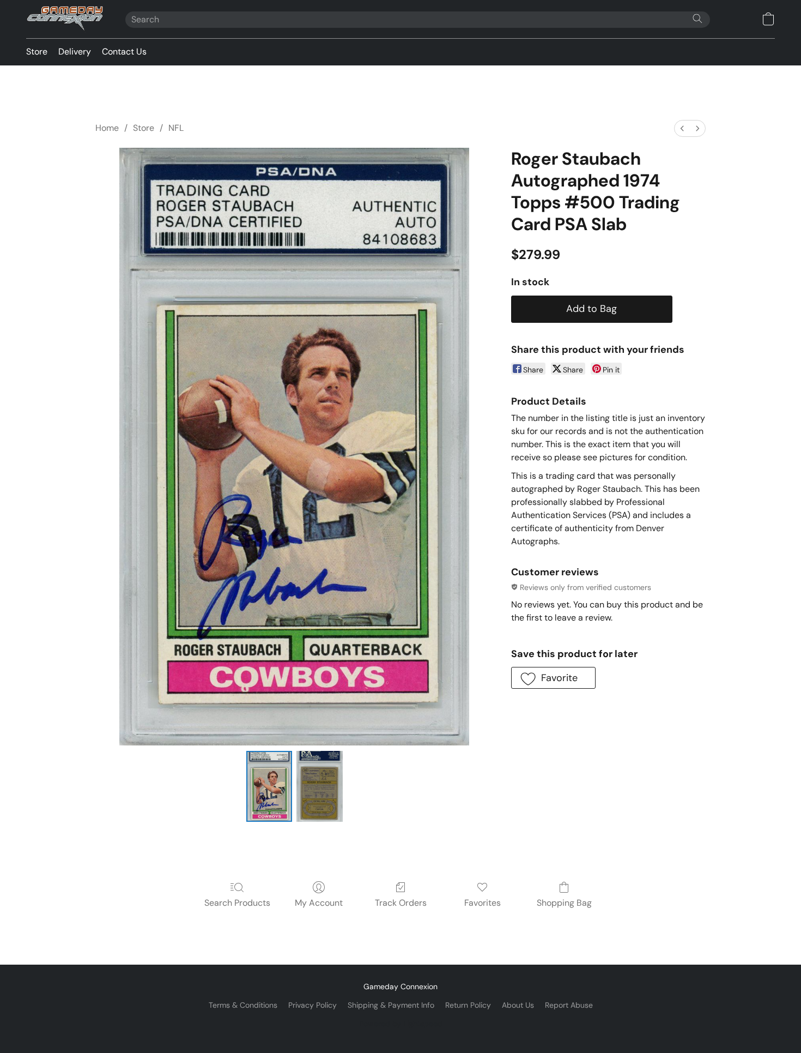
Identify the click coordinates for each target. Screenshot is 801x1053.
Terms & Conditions (243, 1005)
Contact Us (124, 51)
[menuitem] (682, 128)
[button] (65, 19)
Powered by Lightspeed (400, 1023)
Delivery (74, 51)
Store (36, 51)
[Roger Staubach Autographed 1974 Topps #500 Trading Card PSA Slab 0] (269, 786)
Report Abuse (569, 1005)
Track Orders (401, 902)
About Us (518, 1005)
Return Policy (468, 1005)
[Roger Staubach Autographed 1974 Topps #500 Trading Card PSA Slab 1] (319, 786)
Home (107, 128)
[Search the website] (697, 18)
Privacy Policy (312, 1005)
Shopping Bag (564, 902)
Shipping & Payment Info (391, 1005)
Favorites (482, 902)
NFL (176, 128)
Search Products (237, 902)
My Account (319, 902)
